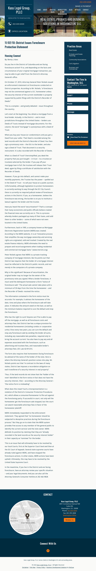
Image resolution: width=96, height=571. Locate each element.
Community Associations (77, 60)
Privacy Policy (41, 567)
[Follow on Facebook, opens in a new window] (48, 550)
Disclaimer (70, 134)
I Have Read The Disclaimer (79, 138)
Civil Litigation (74, 64)
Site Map (32, 567)
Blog (70, 10)
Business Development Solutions (57, 567)
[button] (94, 557)
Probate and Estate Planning (75, 55)
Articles (78, 10)
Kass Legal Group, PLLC (44, 565)
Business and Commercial (73, 68)
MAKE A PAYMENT (83, 6)
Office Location (19, 31)
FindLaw (71, 567)
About (45, 10)
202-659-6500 (85, 2)
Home (39, 10)
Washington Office (69, 515)
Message (70, 112)
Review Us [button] (70, 520)
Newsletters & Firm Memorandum (62, 12)
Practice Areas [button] (53, 11)
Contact (86, 10)
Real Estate (73, 50)
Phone (69, 104)
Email (70, 95)
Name (69, 87)
